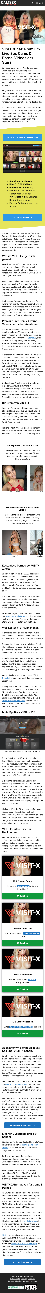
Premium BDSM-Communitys (24, 1244)
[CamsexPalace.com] (9, 3)
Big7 (4, 1235)
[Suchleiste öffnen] (32, 3)
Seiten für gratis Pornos (16, 616)
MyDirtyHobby (30, 1221)
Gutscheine (7, 678)
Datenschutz (15, 1279)
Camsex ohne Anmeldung (16, 1084)
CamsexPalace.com (25, 1276)
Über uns (31, 1279)
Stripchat (32, 338)
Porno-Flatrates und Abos (13, 701)
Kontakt (24, 1279)
